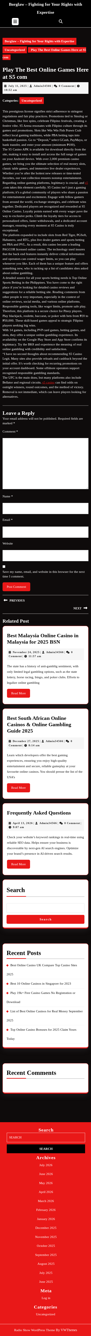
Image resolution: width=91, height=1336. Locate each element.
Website (8, 543)
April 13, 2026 (23, 823)
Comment (10, 431)
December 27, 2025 (26, 741)
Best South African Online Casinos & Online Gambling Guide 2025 (39, 724)
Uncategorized (15, 50)
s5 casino (48, 382)
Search (16, 889)
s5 (86, 182)
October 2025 (46, 1245)
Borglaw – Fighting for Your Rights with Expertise (39, 41)
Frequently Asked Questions (39, 813)
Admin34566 (42, 85)
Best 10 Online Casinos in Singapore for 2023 (40, 983)
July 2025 (45, 1273)
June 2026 (46, 1174)
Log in (46, 1298)
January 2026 (46, 1219)
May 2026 (46, 1183)
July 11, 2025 (17, 85)
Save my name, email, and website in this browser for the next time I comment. (44, 574)
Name (8, 496)
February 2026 (46, 1210)
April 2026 (46, 1192)
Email (8, 519)
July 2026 (45, 1165)
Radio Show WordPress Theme (34, 1330)
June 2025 (46, 1281)
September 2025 (46, 1255)
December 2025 (46, 1228)
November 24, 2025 (26, 652)
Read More (20, 694)
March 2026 (46, 1201)
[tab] (15, 21)
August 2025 (46, 1263)
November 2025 (46, 1237)
